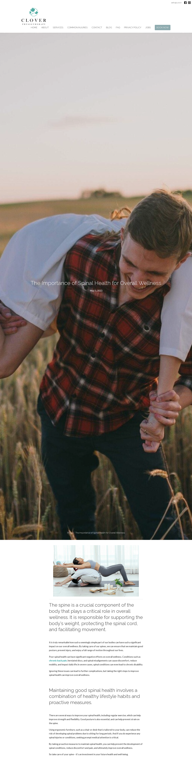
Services (58, 27)
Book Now (162, 27)
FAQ (118, 27)
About (45, 27)
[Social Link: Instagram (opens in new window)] (189, 2)
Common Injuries (77, 27)
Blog (109, 27)
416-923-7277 (176, 3)
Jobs (148, 27)
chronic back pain (58, 660)
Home (34, 27)
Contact (97, 27)
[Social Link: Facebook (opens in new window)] (185, 2)
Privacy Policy (132, 27)
